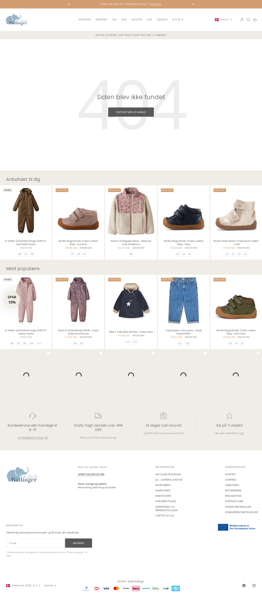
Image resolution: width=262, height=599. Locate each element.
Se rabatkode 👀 (93, 321)
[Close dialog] (201, 253)
